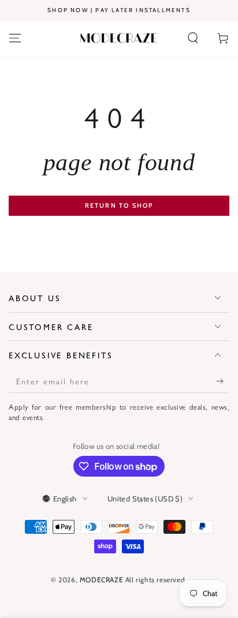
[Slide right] (219, 10)
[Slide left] (18, 10)
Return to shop (119, 205)
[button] (193, 38)
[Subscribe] (222, 381)
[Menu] (15, 38)
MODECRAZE (101, 579)
